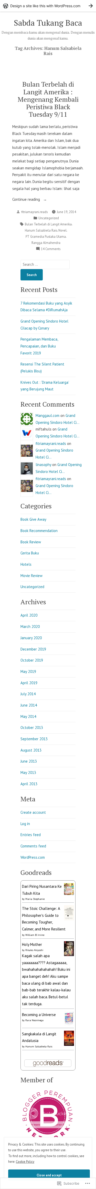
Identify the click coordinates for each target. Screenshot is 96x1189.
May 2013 (28, 772)
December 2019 (33, 649)
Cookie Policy (25, 1161)
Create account (33, 812)
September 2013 (34, 738)
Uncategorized (48, 218)
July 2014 (28, 693)
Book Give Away (33, 519)
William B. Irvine (34, 935)
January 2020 (31, 637)
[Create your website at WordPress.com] (48, 6)
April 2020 (28, 615)
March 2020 (30, 626)
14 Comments (50, 249)
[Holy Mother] (69, 948)
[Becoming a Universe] (69, 1018)
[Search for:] (45, 264)
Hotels (25, 564)
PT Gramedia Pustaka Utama (46, 236)
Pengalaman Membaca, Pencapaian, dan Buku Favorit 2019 (39, 346)
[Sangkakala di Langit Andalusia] (69, 1037)
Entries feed (30, 834)
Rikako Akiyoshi (34, 950)
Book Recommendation (39, 530)
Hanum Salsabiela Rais (41, 230)
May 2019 (28, 671)
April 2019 (28, 682)
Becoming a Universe (39, 1014)
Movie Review (31, 575)
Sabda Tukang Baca (48, 22)
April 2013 (28, 783)
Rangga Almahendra (45, 243)
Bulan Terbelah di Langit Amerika (48, 224)
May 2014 (28, 716)
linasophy (43, 464)
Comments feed (33, 846)
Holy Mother (32, 944)
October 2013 (31, 727)
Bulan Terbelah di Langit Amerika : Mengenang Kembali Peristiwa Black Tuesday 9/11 (48, 99)
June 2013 (28, 761)
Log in (25, 823)
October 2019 (31, 660)
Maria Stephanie (35, 899)
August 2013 (30, 750)
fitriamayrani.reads (34, 212)
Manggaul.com (47, 415)
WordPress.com (32, 857)
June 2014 (28, 705)
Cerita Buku (29, 553)
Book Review (30, 541)
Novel (62, 230)
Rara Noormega (34, 1020)
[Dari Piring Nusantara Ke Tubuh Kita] (69, 888)
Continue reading (26, 200)
